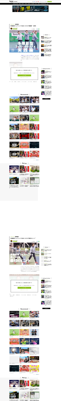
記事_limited (19, 81)
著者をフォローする (15, 241)
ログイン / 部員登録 (49, 1)
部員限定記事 (17, 24)
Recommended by (35, 374)
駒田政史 (15, 81)
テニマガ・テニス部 (15, 240)
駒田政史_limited (35, 81)
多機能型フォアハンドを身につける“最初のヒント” (27, 55)
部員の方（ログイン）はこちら (24, 77)
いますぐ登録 (24, 75)
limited (12, 81)
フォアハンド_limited (30, 81)
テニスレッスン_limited (24, 81)
